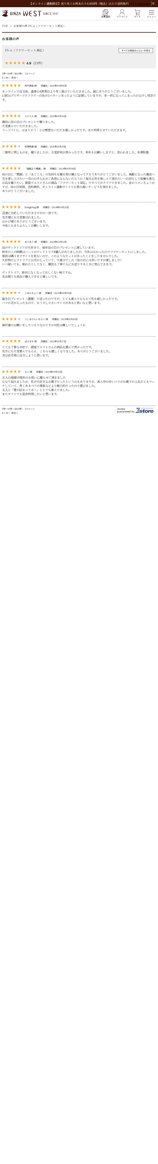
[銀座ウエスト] (30, 13)
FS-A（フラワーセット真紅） (25, 50)
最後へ (14, 77)
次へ (8, 77)
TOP (5, 26)
